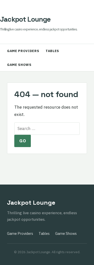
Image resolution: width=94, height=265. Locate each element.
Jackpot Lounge (25, 19)
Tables (52, 51)
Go (22, 141)
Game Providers (23, 51)
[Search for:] (47, 128)
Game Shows (19, 65)
